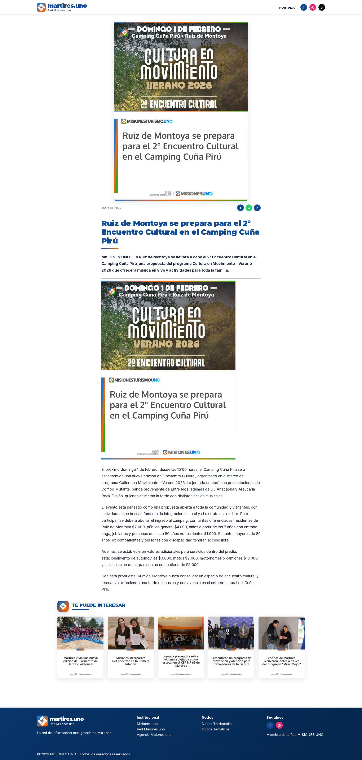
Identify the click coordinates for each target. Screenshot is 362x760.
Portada (287, 7)
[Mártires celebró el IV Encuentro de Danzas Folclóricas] (80, 647)
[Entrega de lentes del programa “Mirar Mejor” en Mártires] (282, 647)
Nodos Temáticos (215, 729)
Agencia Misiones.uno (154, 735)
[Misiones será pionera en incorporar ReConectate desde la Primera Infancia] (131, 647)
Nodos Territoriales (217, 724)
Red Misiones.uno (151, 729)
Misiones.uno (147, 724)
